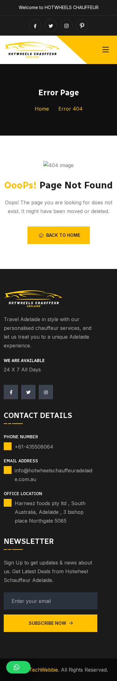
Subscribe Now (48, 623)
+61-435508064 (34, 447)
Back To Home (63, 235)
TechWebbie (43, 670)
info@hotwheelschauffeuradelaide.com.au (53, 474)
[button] (18, 667)
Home (42, 109)
